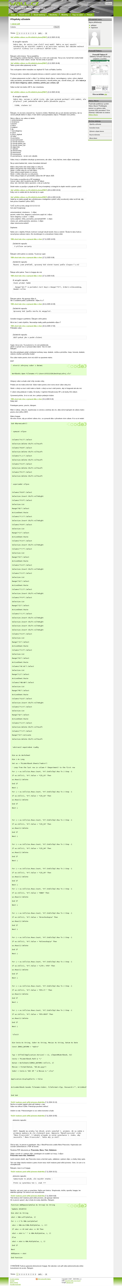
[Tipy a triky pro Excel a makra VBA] (26, 3)
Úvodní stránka (14, 1279)
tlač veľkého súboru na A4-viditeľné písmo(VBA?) (29, 37)
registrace (94, 27)
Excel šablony (39, 15)
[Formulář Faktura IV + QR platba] (100, 92)
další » (40, 33)
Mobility (64, 15)
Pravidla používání (15, 1284)
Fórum (89, 15)
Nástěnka (53, 15)
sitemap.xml (69, 1282)
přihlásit (93, 25)
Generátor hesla (94, 128)
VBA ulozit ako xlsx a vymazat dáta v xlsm (26, 239)
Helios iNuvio (93, 115)
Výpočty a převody (95, 124)
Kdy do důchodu (94, 134)
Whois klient (93, 138)
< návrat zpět (15, 24)
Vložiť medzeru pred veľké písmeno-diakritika (28, 1102)
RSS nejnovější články (44, 1279)
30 (46, 33)
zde (105, 94)
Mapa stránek (14, 1282)
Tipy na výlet (77, 15)
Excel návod (25, 15)
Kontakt (12, 1280)
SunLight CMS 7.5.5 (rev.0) (73, 1280)
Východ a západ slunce (96, 131)
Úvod (13, 15)
